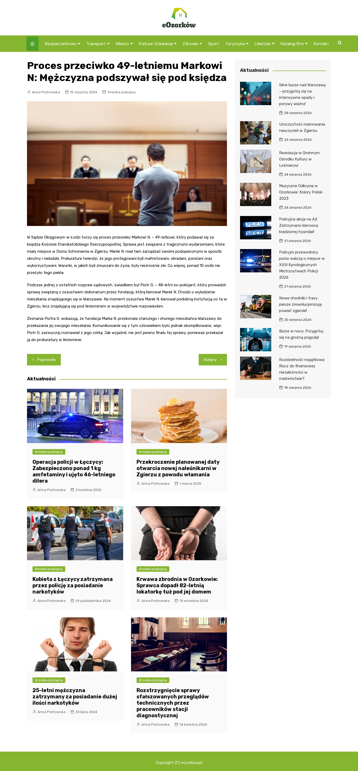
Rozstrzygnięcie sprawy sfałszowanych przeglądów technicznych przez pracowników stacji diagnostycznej (173, 703)
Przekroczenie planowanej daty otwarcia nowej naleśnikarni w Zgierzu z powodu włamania (178, 468)
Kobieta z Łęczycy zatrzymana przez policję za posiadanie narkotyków (72, 585)
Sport (213, 43)
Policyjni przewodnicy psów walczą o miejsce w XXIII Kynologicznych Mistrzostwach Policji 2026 (302, 265)
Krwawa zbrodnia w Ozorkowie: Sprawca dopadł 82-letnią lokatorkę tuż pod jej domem (177, 585)
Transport (96, 43)
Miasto (122, 43)
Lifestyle (263, 43)
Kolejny (210, 359)
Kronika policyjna (121, 92)
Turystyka (235, 43)
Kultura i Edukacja (156, 43)
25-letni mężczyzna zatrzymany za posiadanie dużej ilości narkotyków (74, 696)
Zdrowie (190, 43)
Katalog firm (292, 43)
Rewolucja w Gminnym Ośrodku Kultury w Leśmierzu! (299, 159)
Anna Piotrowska (46, 92)
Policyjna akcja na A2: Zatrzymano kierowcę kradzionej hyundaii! (298, 225)
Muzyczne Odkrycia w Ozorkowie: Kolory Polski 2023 (300, 192)
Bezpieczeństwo (61, 43)
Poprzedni (46, 359)
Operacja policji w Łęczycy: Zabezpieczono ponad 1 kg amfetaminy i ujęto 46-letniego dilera (73, 471)
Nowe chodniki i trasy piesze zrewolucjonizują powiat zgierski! (300, 304)
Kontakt (321, 43)
